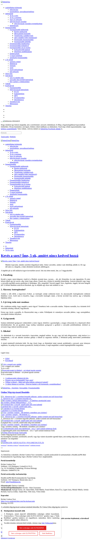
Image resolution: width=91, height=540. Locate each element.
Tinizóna (8, 106)
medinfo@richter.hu (8, 538)
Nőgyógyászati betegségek (19, 90)
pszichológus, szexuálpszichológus (22, 12)
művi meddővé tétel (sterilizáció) (25, 38)
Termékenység (15, 102)
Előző (7, 359)
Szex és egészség (16, 20)
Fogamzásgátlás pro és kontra (20, 48)
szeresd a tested (15, 62)
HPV (16, 96)
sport (11, 68)
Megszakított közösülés (22, 34)
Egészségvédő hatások (22, 50)
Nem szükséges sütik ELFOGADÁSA (32, 528)
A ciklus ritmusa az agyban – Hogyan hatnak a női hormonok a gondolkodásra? (33, 384)
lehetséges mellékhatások (23, 52)
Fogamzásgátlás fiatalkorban (20, 44)
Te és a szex (14, 16)
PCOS (16, 92)
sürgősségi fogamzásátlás (18, 58)
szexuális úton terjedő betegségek (21, 80)
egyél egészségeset (16, 70)
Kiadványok (9, 86)
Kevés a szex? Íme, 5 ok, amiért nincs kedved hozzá (39, 256)
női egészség (14, 72)
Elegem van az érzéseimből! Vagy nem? (19, 380)
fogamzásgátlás (10, 28)
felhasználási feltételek (24, 445)
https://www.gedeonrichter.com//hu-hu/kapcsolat (18, 501)
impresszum (3, 445)
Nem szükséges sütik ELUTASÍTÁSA (23, 533)
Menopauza (14, 104)
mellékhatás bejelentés (35, 445)
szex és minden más (17, 78)
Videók (7, 84)
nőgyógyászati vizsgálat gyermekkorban (28, 24)
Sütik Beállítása (47, 533)
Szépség (13, 66)
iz (6, 246)
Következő (9, 361)
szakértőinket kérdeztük (13, 8)
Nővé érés (8, 74)
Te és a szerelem (15, 18)
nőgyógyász (14, 10)
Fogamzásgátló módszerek (19, 30)
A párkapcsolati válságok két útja (16, 378)
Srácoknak (9, 76)
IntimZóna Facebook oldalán (51, 129)
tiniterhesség (14, 26)
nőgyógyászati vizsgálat (18, 22)
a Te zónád (9, 60)
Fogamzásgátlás (15, 88)
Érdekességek (14, 54)
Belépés (13, 137)
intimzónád (9, 14)
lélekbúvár (13, 64)
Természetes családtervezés (23, 36)
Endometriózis (19, 94)
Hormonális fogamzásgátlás (24, 40)
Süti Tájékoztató (47, 523)
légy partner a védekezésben (20, 82)
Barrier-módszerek (20, 32)
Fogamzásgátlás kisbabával (19, 46)
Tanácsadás (5, 137)
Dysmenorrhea (19, 98)
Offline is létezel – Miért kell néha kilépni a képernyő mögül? (26, 382)
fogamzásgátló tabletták (22, 42)
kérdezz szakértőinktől (9, 129)
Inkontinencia (19, 100)
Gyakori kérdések (16, 56)
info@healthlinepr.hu (13, 482)
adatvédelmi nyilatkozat (12, 445)
